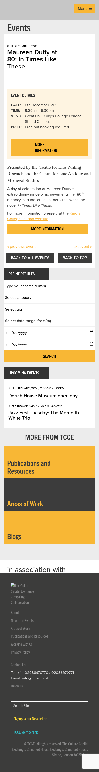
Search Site (21, 705)
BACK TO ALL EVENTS (30, 257)
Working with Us (22, 643)
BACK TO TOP (75, 257)
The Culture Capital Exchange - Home (11, 10)
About (15, 612)
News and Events (22, 620)
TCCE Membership (25, 731)
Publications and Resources (29, 636)
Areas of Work (20, 628)
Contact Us (18, 664)
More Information (46, 147)
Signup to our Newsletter (30, 718)
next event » (81, 246)
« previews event (21, 246)
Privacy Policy (20, 651)
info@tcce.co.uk (35, 678)
